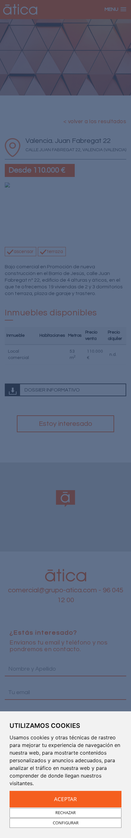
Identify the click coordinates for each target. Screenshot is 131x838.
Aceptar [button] (65, 799)
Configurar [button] (66, 823)
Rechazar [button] (65, 812)
